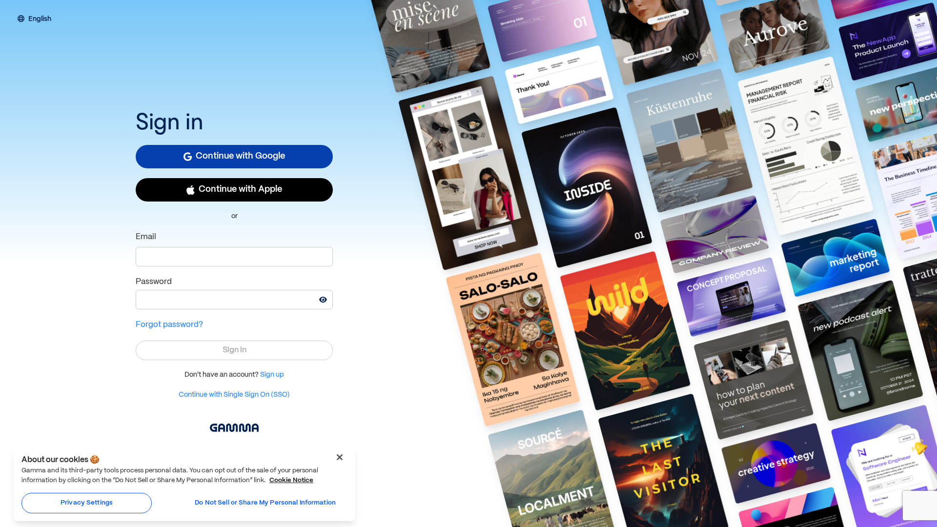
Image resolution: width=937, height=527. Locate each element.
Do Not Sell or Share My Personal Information (265, 503)
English (39, 19)
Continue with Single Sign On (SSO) (234, 394)
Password (154, 281)
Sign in (234, 350)
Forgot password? (169, 324)
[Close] (339, 457)
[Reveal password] (323, 299)
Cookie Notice (291, 480)
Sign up (272, 374)
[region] (184, 483)
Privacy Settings (87, 503)
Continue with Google (240, 156)
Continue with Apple (240, 189)
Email (146, 237)
